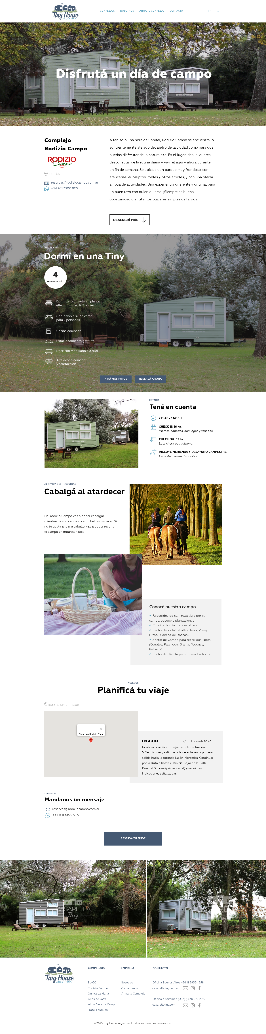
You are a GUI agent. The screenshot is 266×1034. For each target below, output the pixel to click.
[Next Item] (260, 908)
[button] (107, 11)
